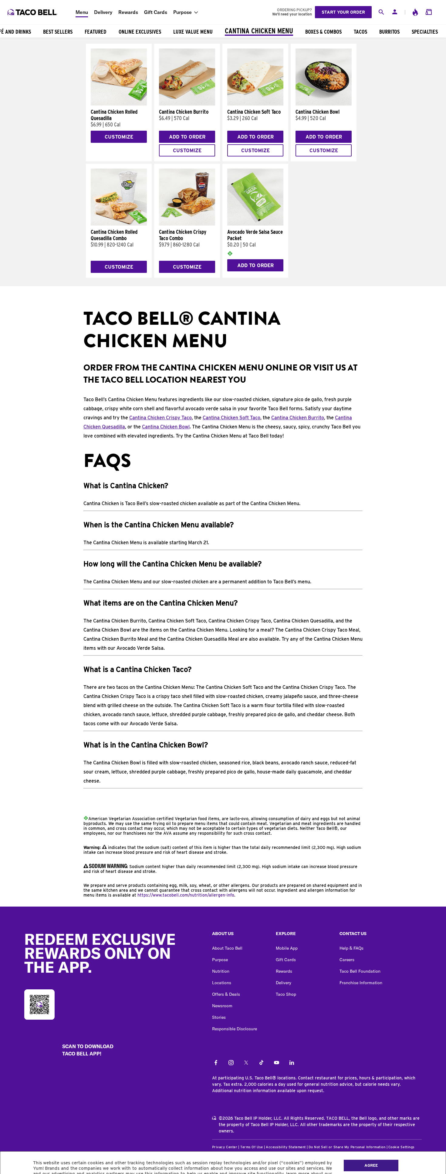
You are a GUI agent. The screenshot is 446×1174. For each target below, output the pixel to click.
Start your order (343, 12)
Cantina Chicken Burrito (297, 418)
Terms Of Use (251, 1147)
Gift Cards (155, 12)
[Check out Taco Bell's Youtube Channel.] (276, 1063)
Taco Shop (286, 994)
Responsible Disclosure (234, 1028)
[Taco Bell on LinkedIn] (292, 1063)
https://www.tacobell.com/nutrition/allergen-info (185, 895)
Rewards (128, 12)
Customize (119, 137)
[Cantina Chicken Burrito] (187, 104)
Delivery (103, 12)
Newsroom (222, 1005)
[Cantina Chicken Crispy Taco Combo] (187, 224)
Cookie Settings (401, 1147)
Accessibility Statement (286, 1147)
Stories (219, 1017)
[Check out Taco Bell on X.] (246, 1063)
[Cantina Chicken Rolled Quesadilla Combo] (119, 224)
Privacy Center (225, 1147)
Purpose (182, 12)
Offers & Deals (226, 994)
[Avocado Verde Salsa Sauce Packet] (255, 224)
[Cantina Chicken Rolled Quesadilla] (119, 104)
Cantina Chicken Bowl (166, 427)
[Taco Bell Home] (33, 12)
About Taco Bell (227, 948)
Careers (347, 959)
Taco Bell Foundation (360, 971)
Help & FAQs (351, 948)
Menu (82, 12)
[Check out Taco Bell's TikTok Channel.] (261, 1063)
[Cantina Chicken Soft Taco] (255, 104)
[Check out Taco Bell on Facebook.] (216, 1063)
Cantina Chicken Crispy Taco (160, 418)
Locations (221, 982)
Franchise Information (361, 982)
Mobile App (287, 948)
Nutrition (220, 971)
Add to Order (187, 137)
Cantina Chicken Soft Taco (231, 418)
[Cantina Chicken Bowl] (324, 104)
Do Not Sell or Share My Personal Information (347, 1147)
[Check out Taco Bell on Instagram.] (231, 1063)
